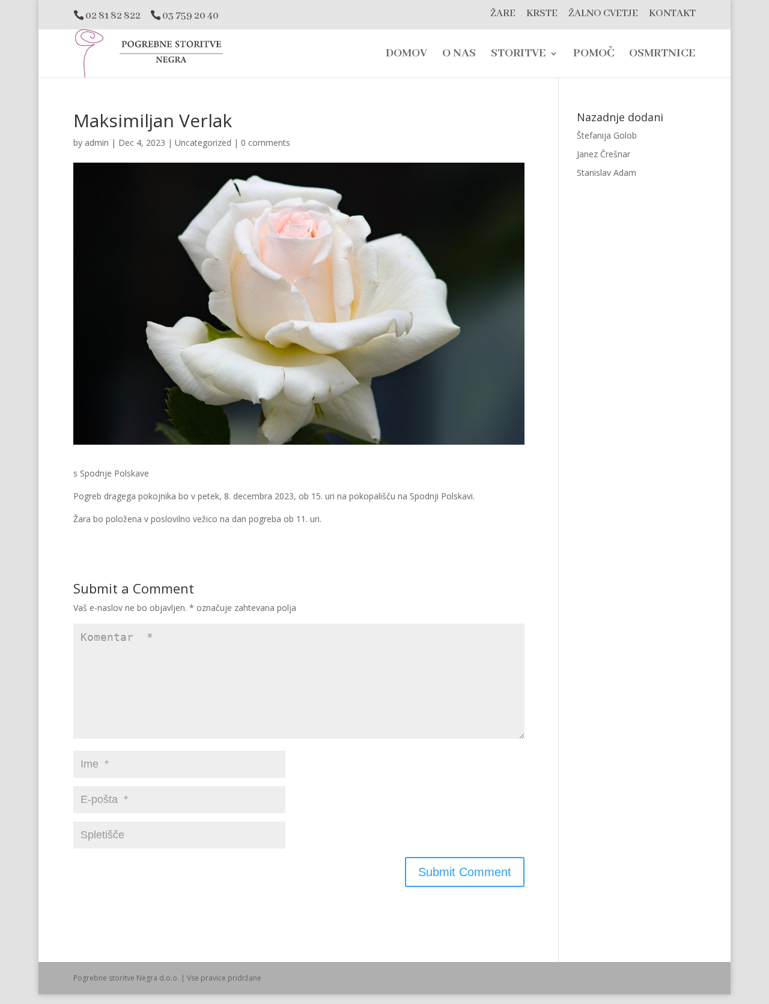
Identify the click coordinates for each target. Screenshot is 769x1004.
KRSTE (542, 14)
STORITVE (518, 55)
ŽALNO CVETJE (603, 14)
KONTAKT (672, 14)
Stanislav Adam (606, 172)
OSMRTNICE (662, 55)
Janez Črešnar (603, 154)
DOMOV (406, 55)
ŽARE (502, 14)
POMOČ (593, 55)
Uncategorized (203, 142)
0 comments (265, 142)
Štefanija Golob (607, 135)
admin (97, 142)
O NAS (459, 55)
